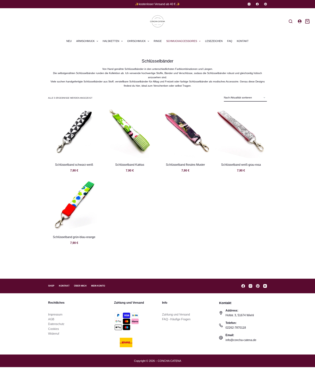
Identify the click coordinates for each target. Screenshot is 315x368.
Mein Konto (98, 286)
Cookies (53, 328)
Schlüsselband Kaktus (129, 164)
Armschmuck (85, 41)
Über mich (80, 286)
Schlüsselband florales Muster (185, 164)
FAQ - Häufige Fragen (176, 319)
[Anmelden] (300, 21)
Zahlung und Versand (176, 314)
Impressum (55, 314)
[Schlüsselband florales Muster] (185, 132)
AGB (51, 319)
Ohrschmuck (136, 41)
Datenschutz (56, 324)
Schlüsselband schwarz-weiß (74, 164)
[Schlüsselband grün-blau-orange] (74, 204)
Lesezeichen (214, 41)
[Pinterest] (265, 4)
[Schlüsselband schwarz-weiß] (74, 132)
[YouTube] (265, 286)
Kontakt (243, 41)
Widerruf (53, 333)
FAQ (229, 41)
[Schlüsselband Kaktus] (130, 132)
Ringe (158, 41)
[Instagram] (249, 4)
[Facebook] (257, 4)
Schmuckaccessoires (181, 41)
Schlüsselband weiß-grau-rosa (241, 164)
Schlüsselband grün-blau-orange (74, 237)
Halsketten (111, 41)
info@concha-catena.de (240, 340)
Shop (51, 286)
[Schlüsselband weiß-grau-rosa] (241, 132)
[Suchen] (290, 21)
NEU (69, 41)
